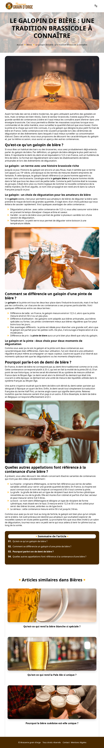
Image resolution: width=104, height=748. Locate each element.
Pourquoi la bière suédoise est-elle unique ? (52, 723)
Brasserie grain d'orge (30, 742)
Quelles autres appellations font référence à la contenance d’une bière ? (47, 556)
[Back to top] (96, 740)
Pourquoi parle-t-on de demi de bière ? (31, 551)
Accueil (20, 44)
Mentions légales (78, 742)
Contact (66, 742)
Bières (29, 44)
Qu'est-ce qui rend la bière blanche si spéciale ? (52, 626)
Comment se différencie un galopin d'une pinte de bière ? (39, 546)
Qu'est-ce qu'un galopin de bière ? (27, 541)
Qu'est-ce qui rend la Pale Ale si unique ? (52, 674)
